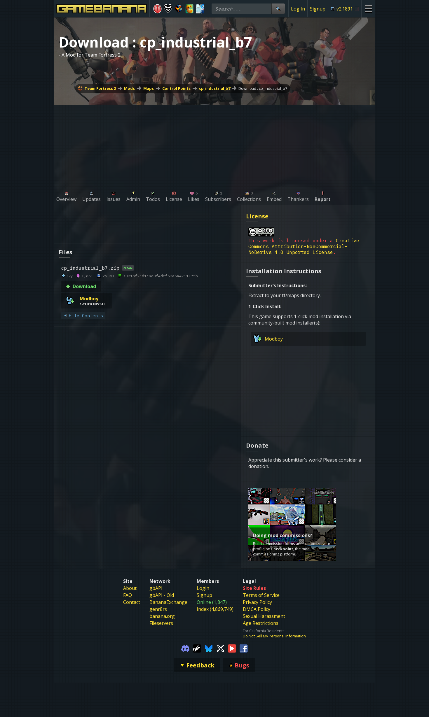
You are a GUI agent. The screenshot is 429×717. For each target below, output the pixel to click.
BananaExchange (168, 602)
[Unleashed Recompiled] (178, 9)
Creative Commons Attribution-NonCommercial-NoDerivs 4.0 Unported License (303, 246)
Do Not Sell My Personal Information (274, 636)
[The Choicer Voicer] (200, 9)
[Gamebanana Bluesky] (208, 648)
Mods (129, 88)
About (130, 588)
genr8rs (158, 609)
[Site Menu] (368, 8)
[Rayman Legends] (189, 9)
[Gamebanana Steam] (197, 648)
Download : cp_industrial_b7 (262, 88)
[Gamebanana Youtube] (232, 648)
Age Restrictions (260, 623)
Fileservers (161, 623)
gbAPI (156, 588)
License (257, 216)
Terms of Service (261, 595)
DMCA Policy (256, 609)
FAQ (127, 595)
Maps (148, 88)
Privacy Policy (257, 602)
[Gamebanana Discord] (185, 648)
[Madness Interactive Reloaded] (157, 9)
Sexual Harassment (264, 616)
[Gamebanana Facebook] (243, 648)
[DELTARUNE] (168, 9)
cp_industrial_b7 (214, 88)
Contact (131, 602)
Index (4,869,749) (215, 609)
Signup (317, 9)
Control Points (176, 88)
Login (203, 588)
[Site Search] (278, 8)
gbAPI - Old (161, 595)
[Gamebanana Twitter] (220, 648)
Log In (298, 9)
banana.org (162, 616)
